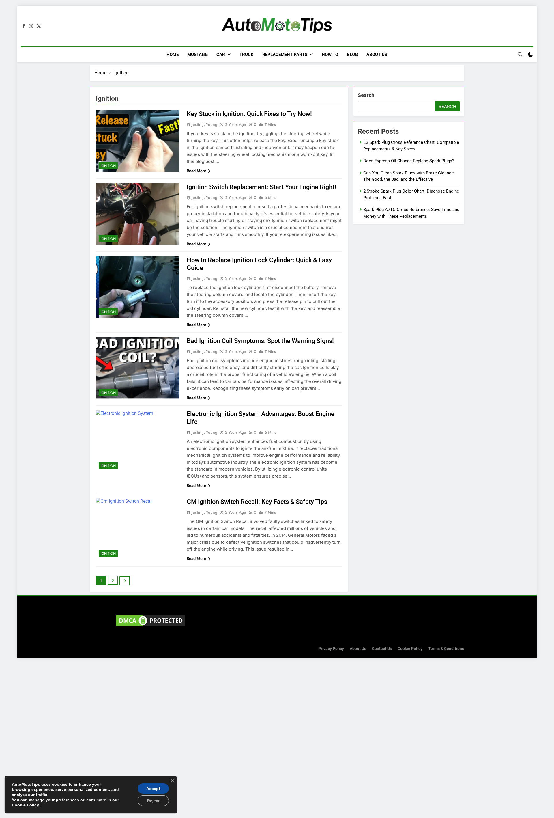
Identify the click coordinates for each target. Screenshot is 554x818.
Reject (153, 800)
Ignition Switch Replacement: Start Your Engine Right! (261, 187)
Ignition (108, 165)
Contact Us (382, 648)
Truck (246, 54)
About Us (376, 54)
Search (366, 95)
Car (220, 54)
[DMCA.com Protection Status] (150, 626)
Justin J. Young (204, 124)
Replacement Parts (284, 54)
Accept (153, 788)
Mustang (197, 54)
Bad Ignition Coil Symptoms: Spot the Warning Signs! (260, 340)
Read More (196, 171)
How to (330, 54)
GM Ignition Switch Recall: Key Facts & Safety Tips (257, 501)
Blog (352, 54)
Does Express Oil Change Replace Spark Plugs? (408, 160)
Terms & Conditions (446, 648)
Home (172, 54)
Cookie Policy (410, 648)
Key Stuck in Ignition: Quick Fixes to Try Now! (249, 114)
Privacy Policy (331, 648)
